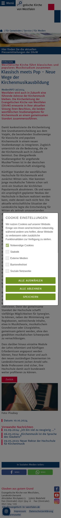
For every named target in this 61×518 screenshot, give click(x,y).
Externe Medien (19, 258)
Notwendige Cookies (22, 245)
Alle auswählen (30, 280)
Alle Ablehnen (30, 288)
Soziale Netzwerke (20, 271)
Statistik (14, 251)
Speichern (30, 296)
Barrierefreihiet (18, 264)
